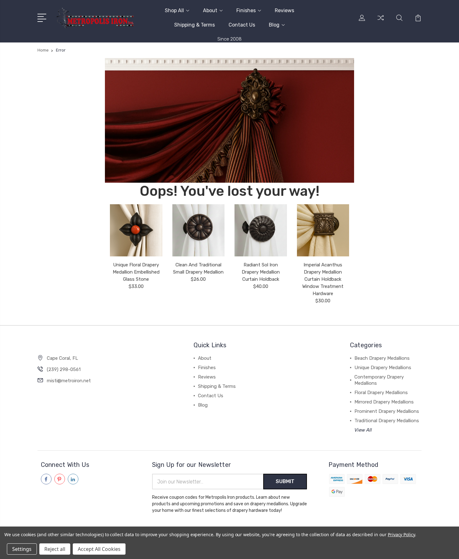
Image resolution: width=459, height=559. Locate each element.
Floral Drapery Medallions (381, 392)
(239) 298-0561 (64, 369)
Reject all (54, 549)
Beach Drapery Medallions (382, 358)
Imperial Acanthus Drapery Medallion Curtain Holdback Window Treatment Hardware (322, 279)
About (210, 10)
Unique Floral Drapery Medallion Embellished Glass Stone (136, 272)
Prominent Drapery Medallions (386, 411)
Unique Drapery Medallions (382, 367)
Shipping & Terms (194, 25)
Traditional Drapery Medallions (386, 420)
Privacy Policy (401, 534)
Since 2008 (229, 39)
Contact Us (242, 25)
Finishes (246, 10)
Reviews (284, 10)
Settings (22, 549)
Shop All (174, 10)
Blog (274, 25)
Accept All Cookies (99, 549)
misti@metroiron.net (69, 380)
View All (363, 430)
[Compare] (380, 21)
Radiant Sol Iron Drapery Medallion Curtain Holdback (261, 272)
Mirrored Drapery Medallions (384, 402)
